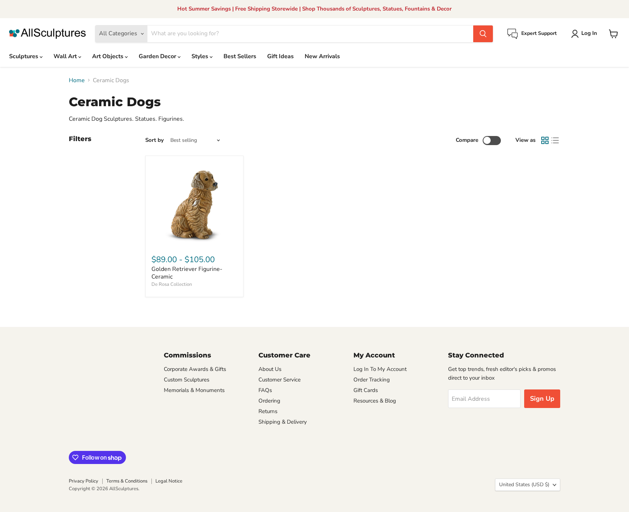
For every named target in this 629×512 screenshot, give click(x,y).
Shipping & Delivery (282, 421)
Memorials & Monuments (194, 390)
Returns (267, 411)
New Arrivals (322, 56)
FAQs (265, 390)
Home (77, 80)
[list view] (555, 140)
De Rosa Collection (171, 284)
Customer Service (279, 379)
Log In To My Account (380, 369)
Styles (200, 56)
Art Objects (108, 56)
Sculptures (24, 56)
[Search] (483, 33)
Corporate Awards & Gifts (195, 369)
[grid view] (545, 140)
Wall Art (66, 56)
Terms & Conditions (126, 481)
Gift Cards (365, 390)
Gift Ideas (280, 56)
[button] (585, 33)
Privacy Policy (83, 481)
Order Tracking (371, 379)
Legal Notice (168, 481)
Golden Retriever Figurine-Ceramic (186, 273)
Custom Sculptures (186, 379)
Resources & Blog (374, 400)
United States (524, 484)
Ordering (269, 400)
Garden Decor (158, 56)
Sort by (154, 140)
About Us (269, 369)
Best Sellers (239, 56)
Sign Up (542, 398)
